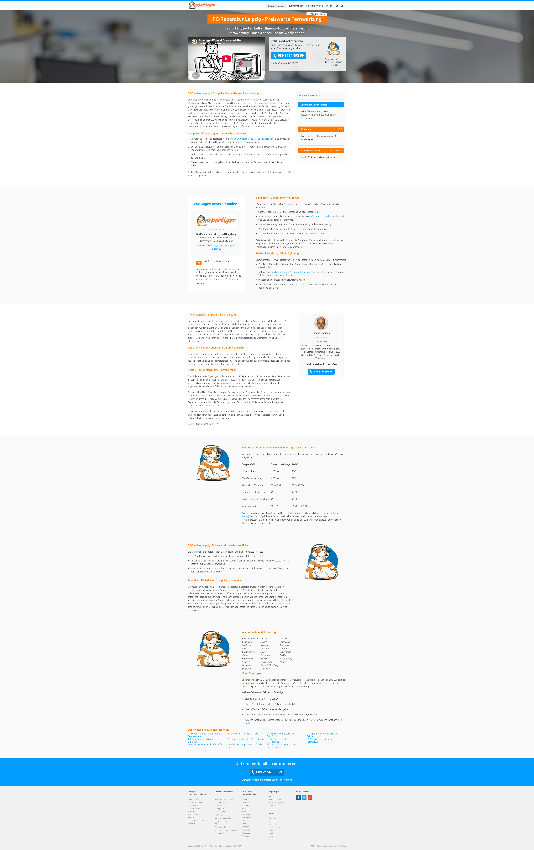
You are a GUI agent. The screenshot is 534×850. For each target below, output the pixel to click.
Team (271, 821)
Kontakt (343, 846)
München (245, 805)
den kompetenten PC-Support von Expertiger (294, 272)
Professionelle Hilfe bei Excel (322, 216)
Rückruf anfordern (277, 6)
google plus (310, 797)
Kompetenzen (296, 5)
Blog (271, 837)
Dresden (245, 827)
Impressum (333, 846)
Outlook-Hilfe (193, 799)
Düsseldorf (246, 814)
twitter (304, 797)
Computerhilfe (221, 803)
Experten (273, 825)
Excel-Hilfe (192, 805)
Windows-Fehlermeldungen (226, 830)
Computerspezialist (223, 818)
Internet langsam (195, 808)
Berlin (244, 799)
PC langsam (192, 811)
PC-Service (219, 824)
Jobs (271, 834)
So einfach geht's (276, 803)
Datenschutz (322, 846)
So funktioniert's (314, 5)
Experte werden (275, 828)
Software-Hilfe (221, 827)
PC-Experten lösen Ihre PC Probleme (246, 739)
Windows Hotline (195, 814)
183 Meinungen (321, 341)
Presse (271, 831)
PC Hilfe (218, 806)
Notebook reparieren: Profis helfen (205, 744)
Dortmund (246, 818)
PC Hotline (219, 815)
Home (271, 796)
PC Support (219, 809)
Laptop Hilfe (220, 812)
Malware (191, 823)
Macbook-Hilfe (221, 821)
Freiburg (245, 836)
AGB (312, 846)
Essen (244, 821)
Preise (329, 5)
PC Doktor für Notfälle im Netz (242, 733)
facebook (298, 797)
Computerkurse (221, 833)
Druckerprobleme (195, 802)
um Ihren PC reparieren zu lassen (260, 103)
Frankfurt (245, 808)
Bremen (245, 824)
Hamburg (246, 802)
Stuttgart (245, 811)
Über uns (340, 5)
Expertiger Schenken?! (224, 799)
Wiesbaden (246, 833)
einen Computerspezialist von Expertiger (252, 139)
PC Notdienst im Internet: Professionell (279, 740)
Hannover (246, 830)
